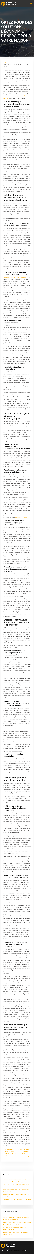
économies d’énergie (21, 517)
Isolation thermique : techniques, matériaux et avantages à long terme (23, 1153)
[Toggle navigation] (31, 3)
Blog (6, 62)
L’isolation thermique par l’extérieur (14, 277)
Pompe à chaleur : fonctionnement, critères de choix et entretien (10, 1152)
